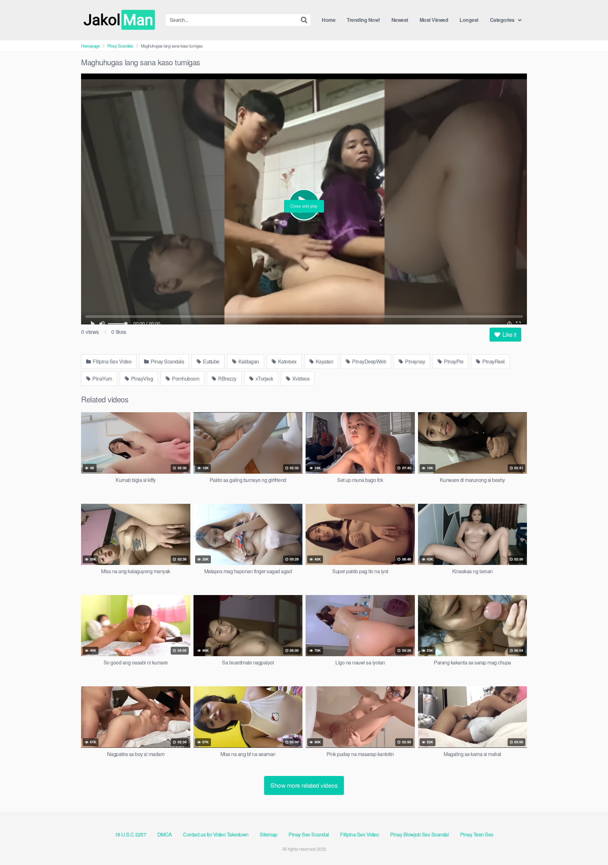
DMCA (164, 834)
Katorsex (287, 361)
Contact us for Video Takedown (216, 834)
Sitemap (268, 834)
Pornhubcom (185, 378)
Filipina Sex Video (112, 361)
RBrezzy (227, 378)
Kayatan (323, 361)
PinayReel (493, 361)
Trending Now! (363, 19)
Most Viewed (434, 19)
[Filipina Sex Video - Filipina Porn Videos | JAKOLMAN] (120, 20)
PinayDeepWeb (368, 361)
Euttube (210, 361)
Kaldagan (248, 361)
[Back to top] (591, 844)
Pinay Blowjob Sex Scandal (419, 834)
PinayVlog (141, 378)
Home (328, 19)
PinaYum (102, 378)
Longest (468, 19)
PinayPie (453, 361)
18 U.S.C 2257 (130, 834)
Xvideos (300, 378)
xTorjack (263, 378)
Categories (502, 19)
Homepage (90, 46)
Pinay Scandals (120, 46)
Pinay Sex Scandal (308, 834)
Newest (399, 19)
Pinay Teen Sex (476, 834)
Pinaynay (414, 361)
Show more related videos (304, 785)
